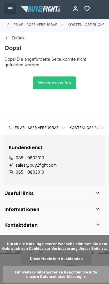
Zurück (18, 37)
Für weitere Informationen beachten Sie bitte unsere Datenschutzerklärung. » (56, 274)
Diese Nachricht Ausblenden (56, 259)
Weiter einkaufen (54, 82)
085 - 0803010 (30, 157)
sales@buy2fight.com (36, 165)
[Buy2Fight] (40, 9)
